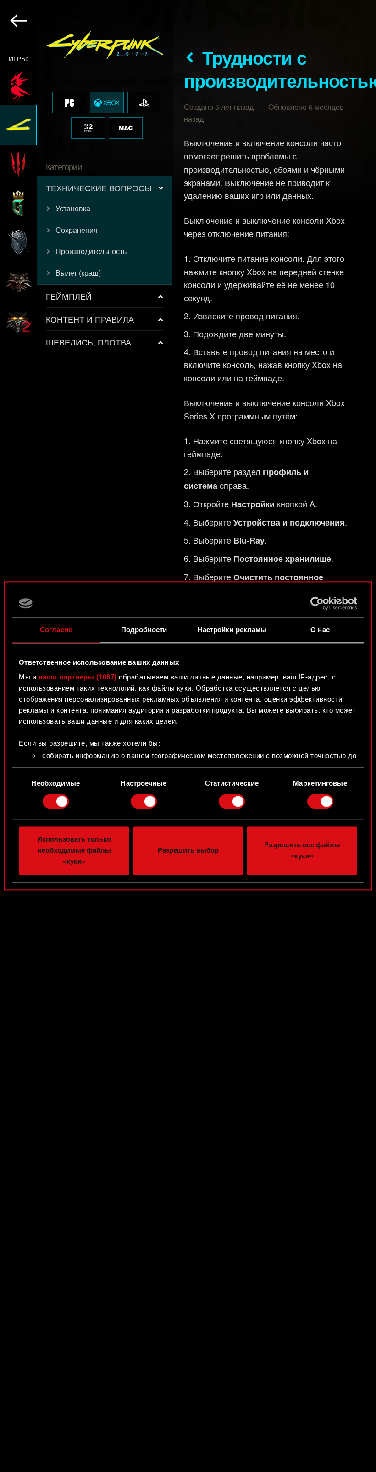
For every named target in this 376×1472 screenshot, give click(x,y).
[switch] (144, 801)
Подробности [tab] (144, 630)
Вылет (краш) (78, 272)
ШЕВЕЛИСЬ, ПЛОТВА (88, 342)
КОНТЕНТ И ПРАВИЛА (90, 319)
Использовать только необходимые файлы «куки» (74, 851)
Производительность (91, 251)
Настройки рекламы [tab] (232, 630)
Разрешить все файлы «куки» (302, 850)
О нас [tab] (320, 630)
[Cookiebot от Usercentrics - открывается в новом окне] (317, 603)
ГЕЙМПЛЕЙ (69, 296)
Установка (72, 208)
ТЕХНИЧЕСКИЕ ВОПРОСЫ (99, 187)
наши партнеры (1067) (78, 677)
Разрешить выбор (188, 851)
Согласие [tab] (56, 630)
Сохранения (76, 230)
